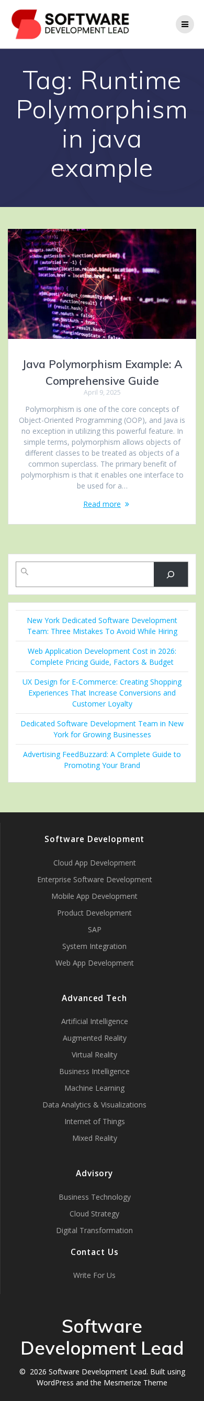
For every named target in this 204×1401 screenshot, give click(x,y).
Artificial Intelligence (94, 1021)
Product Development (94, 913)
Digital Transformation (94, 1230)
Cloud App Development (94, 863)
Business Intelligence (94, 1071)
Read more (102, 504)
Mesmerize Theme (135, 1382)
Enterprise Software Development (94, 879)
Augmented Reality (95, 1038)
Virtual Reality (94, 1054)
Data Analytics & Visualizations (94, 1105)
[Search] (171, 574)
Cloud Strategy (94, 1214)
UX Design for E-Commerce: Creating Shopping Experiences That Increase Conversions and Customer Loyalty (102, 693)
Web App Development (94, 963)
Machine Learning (94, 1088)
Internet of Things (94, 1121)
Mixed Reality (94, 1138)
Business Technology (95, 1197)
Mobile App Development (94, 896)
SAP (94, 929)
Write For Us (94, 1275)
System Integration (94, 946)
